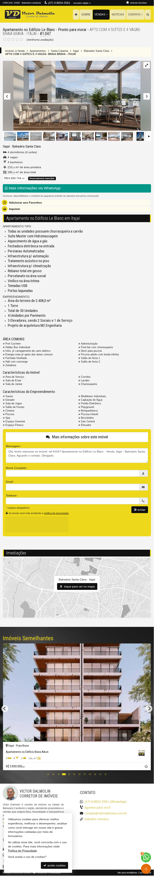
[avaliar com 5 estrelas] (21, 39)
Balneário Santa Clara (26, 146)
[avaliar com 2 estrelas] (9, 39)
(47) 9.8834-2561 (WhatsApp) (106, 801)
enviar (141, 509)
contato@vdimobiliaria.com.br (106, 813)
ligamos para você (98, 807)
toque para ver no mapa (79, 586)
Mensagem (13, 446)
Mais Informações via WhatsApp (34, 188)
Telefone (11, 495)
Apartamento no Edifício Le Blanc (29, 29)
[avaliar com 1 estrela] (5, 39)
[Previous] (4, 708)
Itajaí (6, 146)
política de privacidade (56, 513)
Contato (134, 14)
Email (9, 481)
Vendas (100, 14)
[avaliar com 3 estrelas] (13, 39)
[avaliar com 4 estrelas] (17, 39)
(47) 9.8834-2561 (59, 2)
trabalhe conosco (97, 819)
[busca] (148, 15)
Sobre (86, 14)
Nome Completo (16, 467)
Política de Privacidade (22, 850)
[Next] (149, 708)
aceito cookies (56, 865)
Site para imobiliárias (127, 872)
